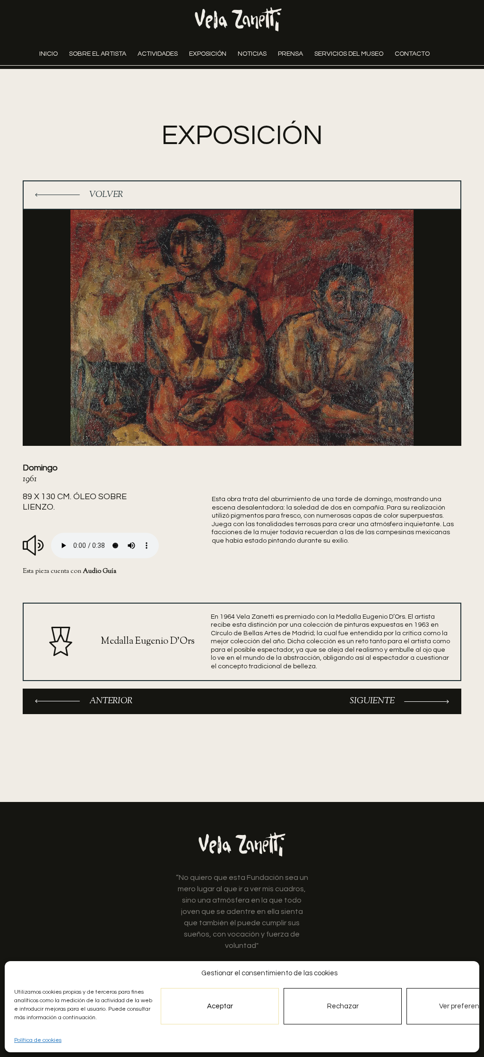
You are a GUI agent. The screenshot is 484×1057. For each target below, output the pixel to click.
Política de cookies (37, 1040)
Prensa (290, 54)
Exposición (207, 54)
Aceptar (220, 1006)
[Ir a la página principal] (238, 19)
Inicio (48, 54)
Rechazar (343, 1006)
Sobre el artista (97, 54)
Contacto (412, 54)
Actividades (158, 54)
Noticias (252, 54)
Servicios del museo (348, 54)
